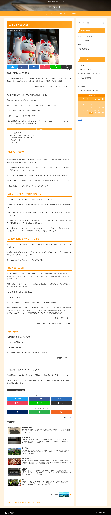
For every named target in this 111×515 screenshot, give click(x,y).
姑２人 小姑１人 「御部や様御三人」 (22, 135)
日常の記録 (14, 142)
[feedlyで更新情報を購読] (39, 412)
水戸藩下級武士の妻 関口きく (88, 91)
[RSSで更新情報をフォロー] (61, 412)
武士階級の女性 (83, 86)
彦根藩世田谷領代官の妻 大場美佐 (16, 390)
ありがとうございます (85, 36)
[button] (103, 23)
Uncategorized (82, 65)
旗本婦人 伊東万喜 (84, 78)
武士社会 (81, 82)
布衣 (79, 45)
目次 (37, 129)
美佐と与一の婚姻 (16, 140)
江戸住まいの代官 (84, 40)
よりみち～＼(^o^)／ (84, 69)
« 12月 (80, 120)
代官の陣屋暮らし (84, 49)
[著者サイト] (17, 412)
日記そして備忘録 (16, 133)
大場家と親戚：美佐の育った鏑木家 (21, 137)
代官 (79, 53)
